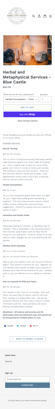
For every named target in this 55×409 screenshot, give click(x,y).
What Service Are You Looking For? (18, 94)
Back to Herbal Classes (29, 339)
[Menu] (50, 16)
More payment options (27, 121)
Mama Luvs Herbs (22, 400)
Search (8, 361)
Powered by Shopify (38, 400)
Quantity (44, 94)
